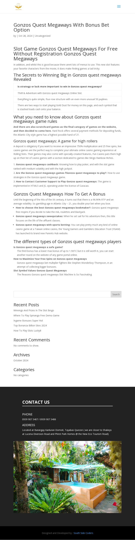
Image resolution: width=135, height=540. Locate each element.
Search (116, 294)
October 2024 (21, 360)
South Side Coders (83, 533)
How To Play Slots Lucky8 (27, 330)
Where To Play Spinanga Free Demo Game (36, 315)
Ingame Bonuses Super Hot (28, 320)
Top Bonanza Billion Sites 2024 (30, 325)
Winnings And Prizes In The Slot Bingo (34, 310)
